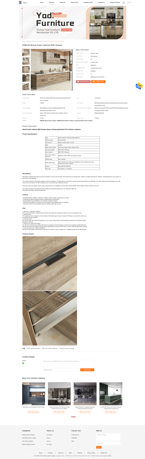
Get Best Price (84, 81)
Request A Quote (115, 2)
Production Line (75, 434)
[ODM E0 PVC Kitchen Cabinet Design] (33, 393)
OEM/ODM (74, 438)
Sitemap (79, 452)
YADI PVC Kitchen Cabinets (67, 348)
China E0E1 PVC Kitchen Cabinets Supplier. (45, 455)
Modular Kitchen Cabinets (28, 434)
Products (51, 2)
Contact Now (99, 81)
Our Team (49, 444)
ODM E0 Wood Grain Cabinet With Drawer (54, 41)
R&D (72, 441)
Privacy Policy (91, 452)
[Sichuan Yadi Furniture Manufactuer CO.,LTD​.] (22, 3)
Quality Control (88, 2)
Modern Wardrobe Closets (28, 444)
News (70, 452)
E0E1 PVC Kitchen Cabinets (49, 348)
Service (49, 441)
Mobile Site (104, 452)
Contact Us (101, 2)
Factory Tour (74, 2)
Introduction (50, 434)
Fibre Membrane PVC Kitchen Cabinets (85, 407)
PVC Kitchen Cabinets (27, 441)
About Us (62, 2)
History (48, 438)
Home (41, 2)
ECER (109, 455)
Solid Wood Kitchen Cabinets (29, 438)
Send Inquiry (87, 369)
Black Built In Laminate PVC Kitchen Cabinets (59, 407)
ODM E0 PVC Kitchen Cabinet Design (33, 407)
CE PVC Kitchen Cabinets (33, 348)
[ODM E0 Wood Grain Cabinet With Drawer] (110, 393)
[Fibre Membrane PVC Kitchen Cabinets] (85, 393)
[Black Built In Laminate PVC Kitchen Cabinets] (59, 393)
